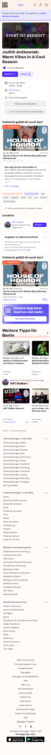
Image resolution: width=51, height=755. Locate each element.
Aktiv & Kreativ (10, 521)
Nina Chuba (9, 631)
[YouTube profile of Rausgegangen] (31, 726)
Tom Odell (8, 649)
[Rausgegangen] (5, 5)
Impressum (25, 701)
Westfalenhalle (10, 594)
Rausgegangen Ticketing (12, 194)
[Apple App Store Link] (16, 739)
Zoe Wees (7, 613)
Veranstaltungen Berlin (14, 442)
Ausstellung (9, 525)
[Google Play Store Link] (35, 739)
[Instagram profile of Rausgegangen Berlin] (20, 726)
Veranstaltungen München (16, 478)
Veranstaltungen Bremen (15, 449)
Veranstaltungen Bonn (14, 446)
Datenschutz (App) (25, 709)
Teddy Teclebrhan (11, 624)
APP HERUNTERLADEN (31, 319)
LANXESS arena (10, 583)
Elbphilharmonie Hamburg (16, 551)
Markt (6, 518)
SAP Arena (8, 590)
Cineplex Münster (12, 587)
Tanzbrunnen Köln (12, 555)
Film (5, 514)
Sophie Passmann (12, 606)
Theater (7, 529)
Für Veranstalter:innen (25, 664)
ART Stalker (14, 90)
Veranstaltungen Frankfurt (16, 464)
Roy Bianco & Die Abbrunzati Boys (20, 620)
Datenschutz (25, 705)
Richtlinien (25, 697)
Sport (6, 496)
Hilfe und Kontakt (25, 660)
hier (28, 250)
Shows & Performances (15, 500)
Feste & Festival (11, 536)
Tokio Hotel (8, 645)
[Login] (40, 4)
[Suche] (35, 4)
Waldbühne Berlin (12, 576)
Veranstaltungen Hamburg (16, 467)
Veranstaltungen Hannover (16, 471)
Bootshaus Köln (11, 569)
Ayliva (6, 617)
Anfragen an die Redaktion (25, 676)
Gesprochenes (10, 532)
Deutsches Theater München (17, 562)
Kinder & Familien (12, 511)
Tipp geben (25, 672)
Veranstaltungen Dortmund (17, 457)
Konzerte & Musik (31, 194)
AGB (25, 717)
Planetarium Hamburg (14, 565)
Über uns (25, 684)
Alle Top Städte (10, 485)
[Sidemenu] (46, 4)
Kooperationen (25, 668)
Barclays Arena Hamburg (15, 580)
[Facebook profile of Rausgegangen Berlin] (25, 726)
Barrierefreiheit (25, 688)
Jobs (25, 680)
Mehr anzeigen (11, 186)
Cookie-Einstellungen (25, 713)
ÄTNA (5, 634)
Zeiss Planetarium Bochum (16, 572)
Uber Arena (8, 558)
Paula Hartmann (11, 641)
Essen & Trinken (11, 539)
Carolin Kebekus (11, 627)
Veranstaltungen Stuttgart (16, 481)
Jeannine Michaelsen (13, 609)
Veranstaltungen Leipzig (15, 474)
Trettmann (8, 638)
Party (5, 507)
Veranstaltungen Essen (14, 460)
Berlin (5, 431)
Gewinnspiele (25, 693)
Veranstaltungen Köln (14, 453)
